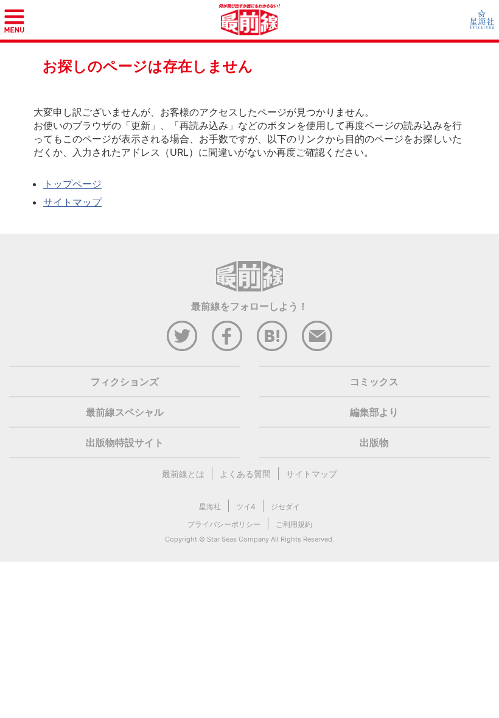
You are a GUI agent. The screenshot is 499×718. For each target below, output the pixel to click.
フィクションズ (125, 381)
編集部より (374, 412)
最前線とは (183, 474)
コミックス (374, 381)
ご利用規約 (294, 524)
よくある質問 (245, 474)
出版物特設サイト (125, 442)
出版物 (374, 442)
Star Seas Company (238, 539)
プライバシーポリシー (223, 524)
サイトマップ (72, 202)
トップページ (72, 184)
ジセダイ (285, 506)
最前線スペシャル (125, 412)
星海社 (210, 506)
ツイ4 (246, 506)
